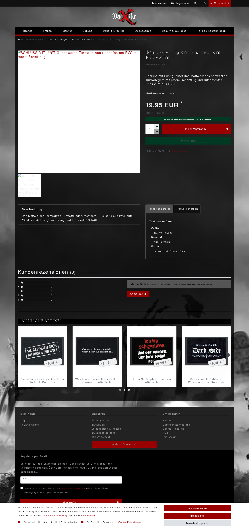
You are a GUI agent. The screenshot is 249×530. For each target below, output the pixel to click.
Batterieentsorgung (104, 432)
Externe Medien (69, 522)
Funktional (108, 522)
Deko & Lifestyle (113, 30)
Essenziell (29, 522)
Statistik (48, 522)
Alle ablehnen (197, 515)
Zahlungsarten (101, 420)
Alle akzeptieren (197, 508)
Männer (67, 30)
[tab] (159, 208)
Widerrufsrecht (101, 437)
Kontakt (167, 420)
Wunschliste (189, 140)
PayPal (90, 522)
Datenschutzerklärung (176, 424)
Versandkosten (179, 151)
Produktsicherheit (187, 208)
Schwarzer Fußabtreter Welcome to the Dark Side (206, 380)
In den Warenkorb (195, 129)
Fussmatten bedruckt (83, 39)
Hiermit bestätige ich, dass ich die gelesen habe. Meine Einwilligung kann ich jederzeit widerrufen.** (66, 490)
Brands (27, 30)
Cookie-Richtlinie (173, 428)
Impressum (169, 437)
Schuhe (87, 30)
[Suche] (195, 3)
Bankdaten (98, 424)
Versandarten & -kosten (106, 428)
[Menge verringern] (156, 131)
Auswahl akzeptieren (197, 523)
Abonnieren (70, 502)
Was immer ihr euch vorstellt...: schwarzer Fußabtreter (97, 380)
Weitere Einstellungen (130, 522)
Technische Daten (159, 208)
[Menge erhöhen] (156, 126)
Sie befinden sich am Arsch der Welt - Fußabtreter (43, 380)
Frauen (47, 30)
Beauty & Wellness (174, 30)
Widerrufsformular (124, 444)
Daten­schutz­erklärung (54, 515)
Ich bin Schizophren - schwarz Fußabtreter (152, 380)
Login (23, 420)
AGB (165, 432)
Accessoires (143, 30)
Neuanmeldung (29, 424)
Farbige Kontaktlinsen (211, 30)
